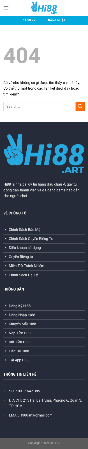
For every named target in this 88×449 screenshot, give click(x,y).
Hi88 (7, 184)
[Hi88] (44, 8)
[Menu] (6, 7)
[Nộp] (80, 106)
